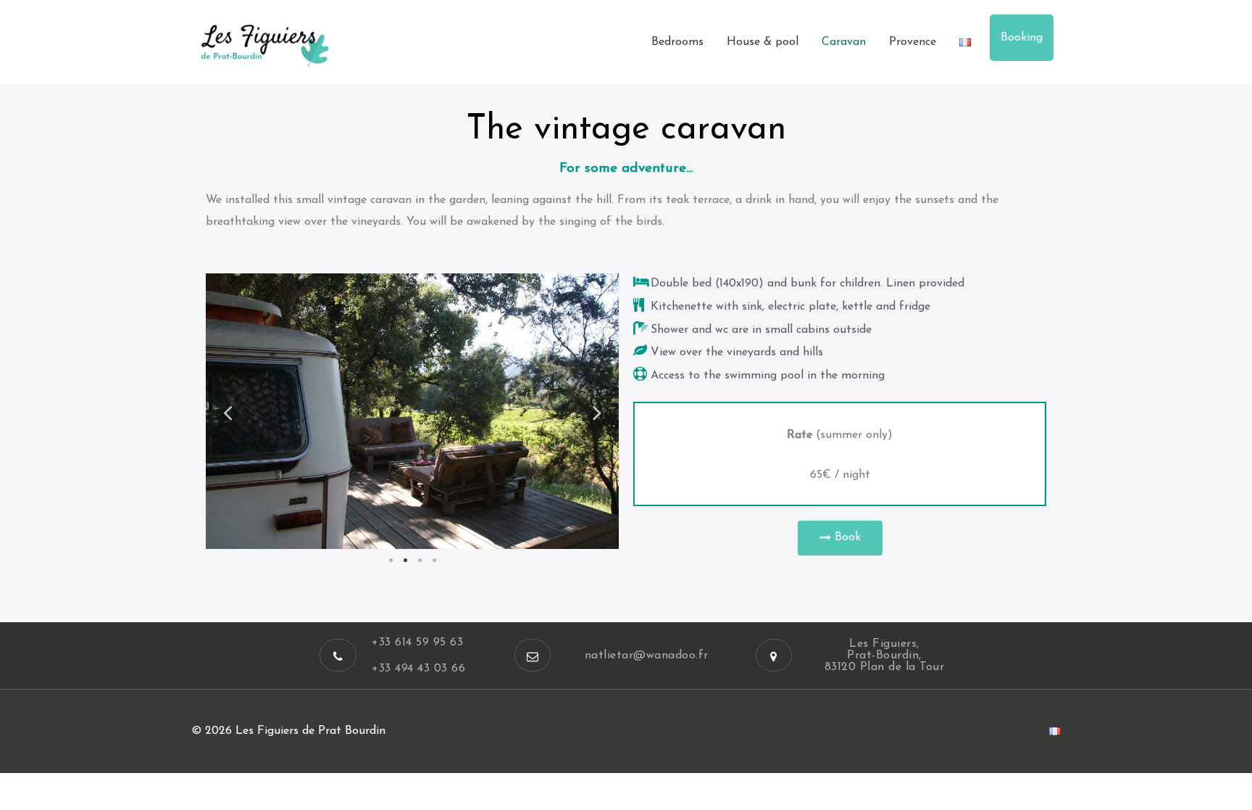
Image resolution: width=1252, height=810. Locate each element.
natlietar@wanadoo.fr (647, 655)
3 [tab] (419, 560)
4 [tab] (434, 560)
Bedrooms (677, 42)
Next (597, 411)
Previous (227, 411)
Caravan (844, 42)
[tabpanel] (412, 411)
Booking (1022, 38)
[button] (840, 538)
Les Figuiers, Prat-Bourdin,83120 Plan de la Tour (885, 655)
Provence (912, 42)
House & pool (762, 42)
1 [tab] (390, 560)
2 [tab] (405, 560)
